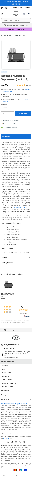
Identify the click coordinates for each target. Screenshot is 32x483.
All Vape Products (11, 33)
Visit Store (27, 7)
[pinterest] (16, 442)
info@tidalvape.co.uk (11, 345)
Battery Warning (7, 263)
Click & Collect (17, 7)
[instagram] (12, 442)
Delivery (5, 257)
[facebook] (8, 442)
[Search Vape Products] (29, 20)
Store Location (7, 380)
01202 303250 (9, 348)
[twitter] (20, 442)
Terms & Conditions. (26, 475)
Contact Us (5, 376)
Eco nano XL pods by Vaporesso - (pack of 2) (13, 35)
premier (4, 72)
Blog (3, 369)
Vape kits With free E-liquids (16, 29)
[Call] (6, 8)
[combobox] (16, 20)
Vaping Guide (6, 373)
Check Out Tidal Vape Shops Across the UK (14, 404)
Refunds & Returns (8, 387)
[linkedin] (24, 442)
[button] (2, 14)
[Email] (3, 8)
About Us (5, 366)
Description (6, 136)
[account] (24, 14)
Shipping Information (9, 383)
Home (2, 33)
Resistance (4, 104)
